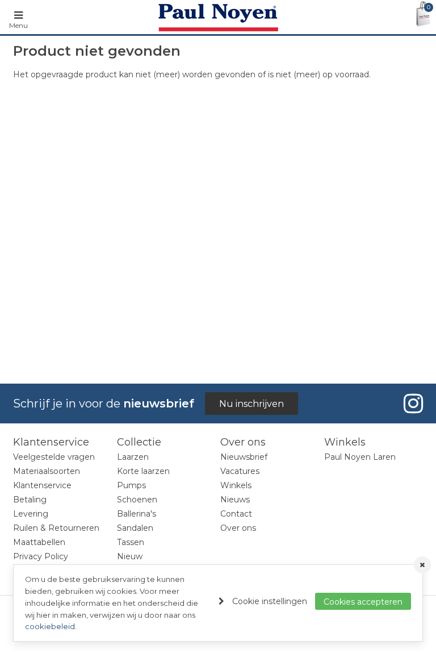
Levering (30, 514)
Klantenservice (42, 485)
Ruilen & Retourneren (56, 528)
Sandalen (135, 528)
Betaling (30, 499)
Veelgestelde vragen (54, 457)
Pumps (131, 485)
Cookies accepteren (363, 602)
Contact (236, 514)
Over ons (238, 528)
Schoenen (137, 499)
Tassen (130, 542)
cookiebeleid (50, 626)
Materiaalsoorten (46, 471)
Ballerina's (136, 514)
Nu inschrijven (251, 403)
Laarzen (133, 457)
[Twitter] (411, 403)
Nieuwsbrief (243, 457)
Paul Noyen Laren (360, 457)
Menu (18, 25)
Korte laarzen (143, 471)
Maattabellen (39, 542)
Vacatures (239, 471)
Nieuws (235, 499)
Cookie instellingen (269, 601)
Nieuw (129, 556)
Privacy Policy (40, 556)
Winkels (235, 485)
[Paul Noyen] (218, 17)
